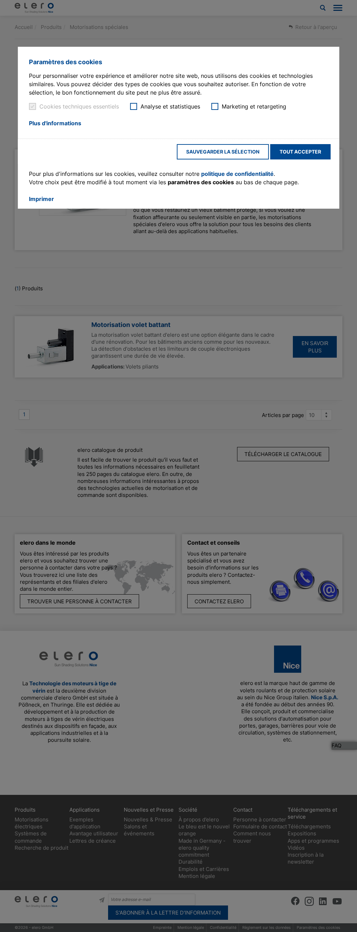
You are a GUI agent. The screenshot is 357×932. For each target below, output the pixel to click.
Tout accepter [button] (300, 152)
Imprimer (41, 198)
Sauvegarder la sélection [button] (222, 152)
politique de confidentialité (237, 173)
